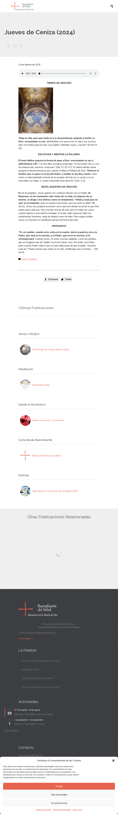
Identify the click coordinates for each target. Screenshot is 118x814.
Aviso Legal (77, 810)
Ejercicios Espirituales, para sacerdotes (33, 714)
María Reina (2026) (30, 670)
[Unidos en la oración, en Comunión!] (25, 420)
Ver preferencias (59, 803)
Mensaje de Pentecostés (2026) (46, 456)
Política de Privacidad (62, 810)
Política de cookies (43, 810)
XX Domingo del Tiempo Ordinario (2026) (41, 687)
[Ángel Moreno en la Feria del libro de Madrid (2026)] (25, 491)
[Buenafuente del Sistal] (60, 6)
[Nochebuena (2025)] (25, 385)
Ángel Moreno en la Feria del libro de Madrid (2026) (55, 491)
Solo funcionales (59, 794)
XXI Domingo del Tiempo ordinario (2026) (50, 349)
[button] (113, 760)
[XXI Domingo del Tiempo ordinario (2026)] (25, 349)
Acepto (59, 786)
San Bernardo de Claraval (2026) (37, 678)
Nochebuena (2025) (40, 385)
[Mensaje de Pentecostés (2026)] (25, 455)
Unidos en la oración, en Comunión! (48, 420)
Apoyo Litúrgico (29, 259)
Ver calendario (12, 730)
